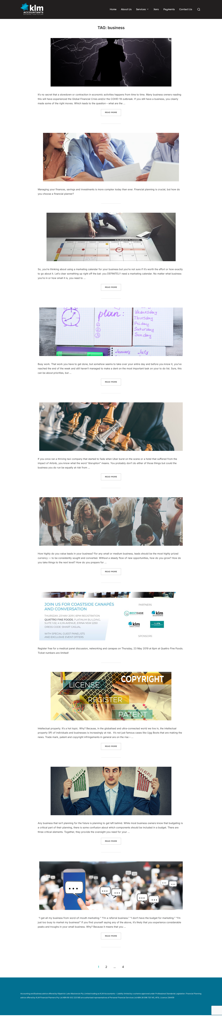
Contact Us (185, 9)
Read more (113, 112)
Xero (156, 9)
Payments (169, 9)
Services (141, 9)
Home (113, 9)
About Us (126, 9)
